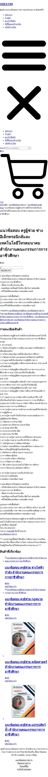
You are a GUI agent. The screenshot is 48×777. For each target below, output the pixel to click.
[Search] (30, 148)
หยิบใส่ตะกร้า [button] (11, 586)
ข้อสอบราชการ (24, 763)
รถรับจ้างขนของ (24, 769)
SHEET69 (6, 4)
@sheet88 (10, 531)
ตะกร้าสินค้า (10, 21)
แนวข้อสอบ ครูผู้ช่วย (17, 310)
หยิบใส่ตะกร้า (6, 271)
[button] (24, 79)
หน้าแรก (8, 15)
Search (2, 148)
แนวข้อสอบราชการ (17, 205)
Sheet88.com (5, 774)
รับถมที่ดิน (24, 766)
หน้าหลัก (4, 205)
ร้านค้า (8, 18)
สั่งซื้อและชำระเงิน (13, 24)
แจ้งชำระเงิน (10, 27)
